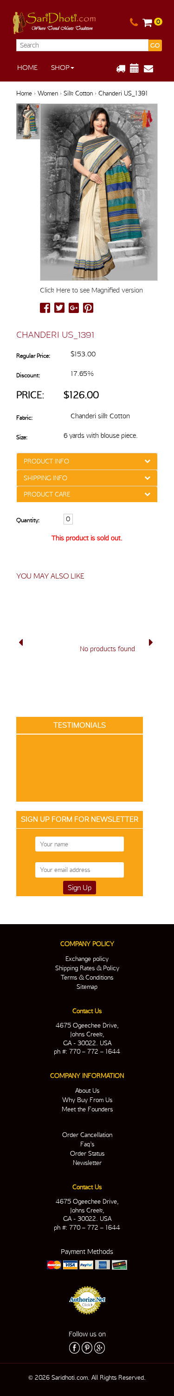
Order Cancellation (87, 1134)
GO (155, 45)
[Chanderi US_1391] (28, 122)
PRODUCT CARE (47, 494)
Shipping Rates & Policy (87, 968)
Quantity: (27, 520)
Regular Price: (33, 355)
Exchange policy (87, 958)
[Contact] (134, 23)
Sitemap (87, 986)
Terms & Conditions (87, 977)
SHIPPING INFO (45, 478)
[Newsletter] (152, 68)
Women (48, 93)
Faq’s (87, 1144)
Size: (21, 437)
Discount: (28, 375)
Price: (30, 395)
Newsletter (87, 1162)
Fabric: (24, 417)
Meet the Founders (87, 1109)
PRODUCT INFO (46, 461)
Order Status (87, 1153)
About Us (87, 1090)
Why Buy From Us (87, 1099)
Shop (60, 67)
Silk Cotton (78, 93)
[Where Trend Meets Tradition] (55, 21)
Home (27, 67)
